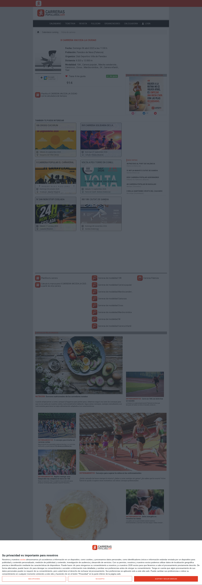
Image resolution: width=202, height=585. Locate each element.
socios (23, 559)
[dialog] (101, 562)
